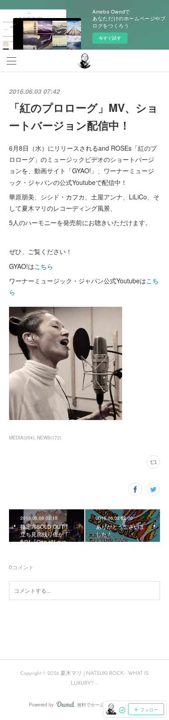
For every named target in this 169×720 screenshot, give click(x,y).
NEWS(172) (49, 437)
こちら (43, 266)
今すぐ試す (110, 38)
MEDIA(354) (21, 437)
